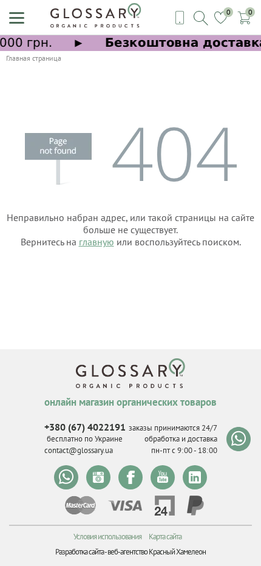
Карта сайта (165, 536)
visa (125, 505)
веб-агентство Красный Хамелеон (156, 552)
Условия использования (107, 536)
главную (96, 242)
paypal (195, 506)
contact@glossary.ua (78, 450)
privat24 (164, 506)
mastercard (80, 505)
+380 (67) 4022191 (85, 427)
